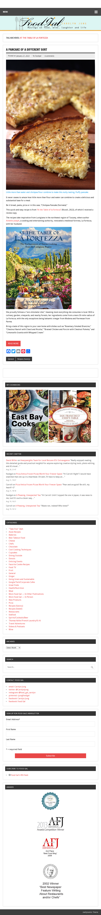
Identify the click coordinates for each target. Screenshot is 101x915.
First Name (11, 729)
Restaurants (14, 612)
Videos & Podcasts (17, 626)
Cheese (12, 541)
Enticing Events (15, 561)
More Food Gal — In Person (21, 597)
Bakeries (12, 535)
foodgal (38, 56)
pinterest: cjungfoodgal (19, 695)
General (11, 359)
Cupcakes (13, 552)
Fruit (11, 570)
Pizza (11, 603)
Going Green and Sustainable (21, 579)
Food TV (12, 567)
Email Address (13, 719)
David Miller (11, 460)
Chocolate (13, 547)
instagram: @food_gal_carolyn (22, 692)
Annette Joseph (12, 221)
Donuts (12, 558)
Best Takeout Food (17, 538)
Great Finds (14, 585)
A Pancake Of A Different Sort (26, 49)
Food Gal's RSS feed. (19, 775)
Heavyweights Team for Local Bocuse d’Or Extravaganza (44, 460)
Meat (11, 591)
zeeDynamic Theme (90, 912)
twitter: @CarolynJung (18, 689)
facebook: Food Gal (17, 701)
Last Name (10, 739)
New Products (15, 600)
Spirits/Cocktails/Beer (18, 617)
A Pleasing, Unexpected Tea (28, 495)
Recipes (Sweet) (15, 609)
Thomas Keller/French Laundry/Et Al (25, 620)
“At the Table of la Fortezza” (49, 210)
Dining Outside (15, 555)
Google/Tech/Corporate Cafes (22, 582)
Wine (11, 629)
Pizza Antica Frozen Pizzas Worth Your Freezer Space (39, 474)
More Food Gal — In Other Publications (26, 594)
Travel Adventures (17, 623)
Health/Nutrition (16, 588)
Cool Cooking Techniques (20, 549)
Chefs (11, 544)
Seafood (12, 615)
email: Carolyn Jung (17, 686)
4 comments (49, 56)
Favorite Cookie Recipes (19, 564)
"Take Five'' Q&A (16, 529)
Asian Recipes (15, 532)
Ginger (12, 576)
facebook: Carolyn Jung (19, 698)
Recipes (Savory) (23, 359)
